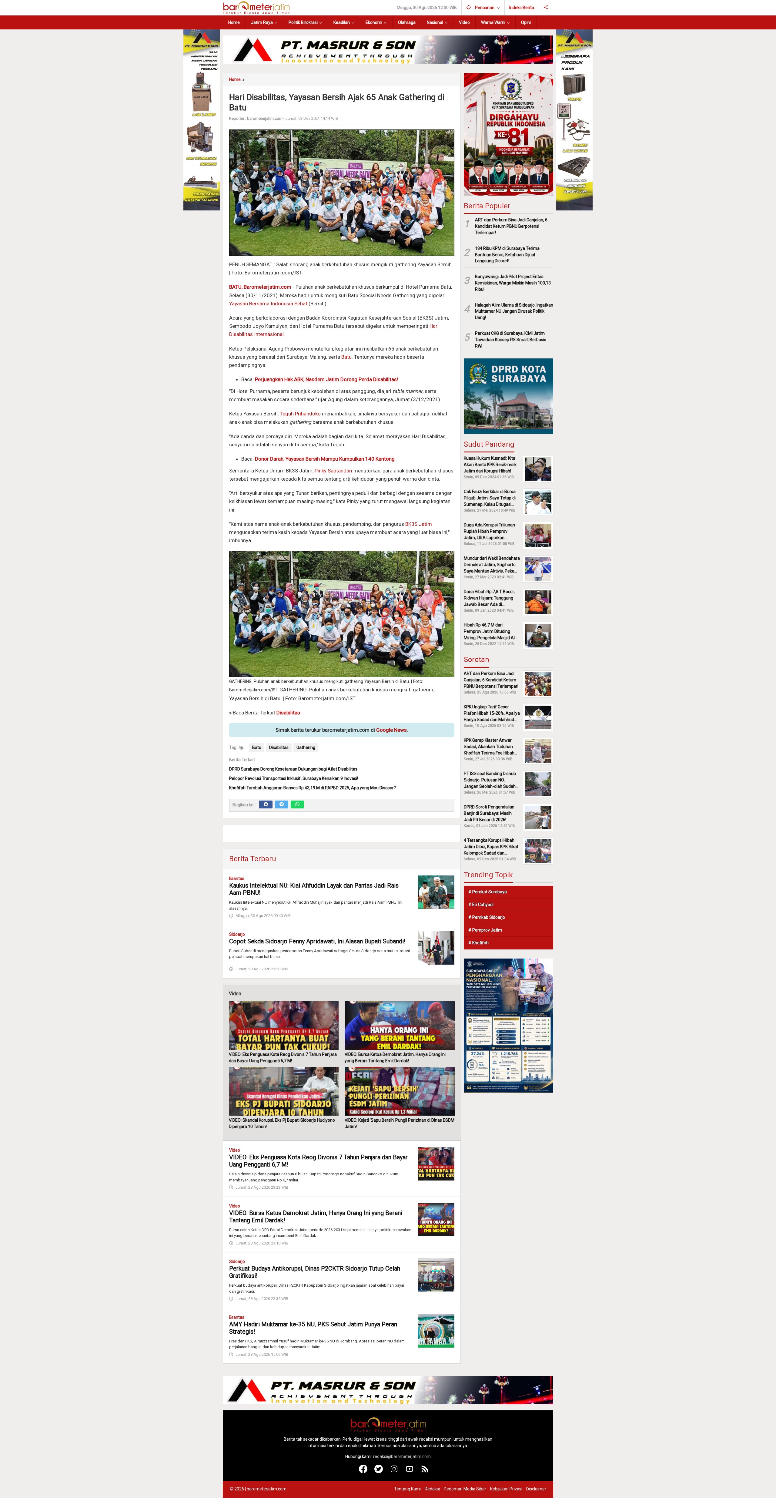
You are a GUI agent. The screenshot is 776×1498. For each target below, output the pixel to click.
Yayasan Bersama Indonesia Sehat (268, 304)
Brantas (236, 878)
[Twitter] (281, 804)
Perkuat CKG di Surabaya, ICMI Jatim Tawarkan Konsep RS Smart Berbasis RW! (510, 339)
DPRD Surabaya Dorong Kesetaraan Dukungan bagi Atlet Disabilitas (293, 769)
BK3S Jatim (418, 524)
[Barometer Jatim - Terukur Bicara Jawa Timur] (256, 7)
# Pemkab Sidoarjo (486, 917)
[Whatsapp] (297, 804)
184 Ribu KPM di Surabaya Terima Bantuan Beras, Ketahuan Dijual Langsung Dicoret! (507, 255)
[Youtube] (409, 1471)
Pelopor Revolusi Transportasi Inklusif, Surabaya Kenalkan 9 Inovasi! (293, 778)
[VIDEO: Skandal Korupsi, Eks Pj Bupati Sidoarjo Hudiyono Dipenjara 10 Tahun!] (284, 1091)
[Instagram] (394, 1471)
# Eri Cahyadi (480, 904)
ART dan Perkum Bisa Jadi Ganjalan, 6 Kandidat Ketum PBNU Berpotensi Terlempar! (511, 226)
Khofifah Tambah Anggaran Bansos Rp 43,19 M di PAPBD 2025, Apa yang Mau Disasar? (312, 787)
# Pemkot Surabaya (487, 891)
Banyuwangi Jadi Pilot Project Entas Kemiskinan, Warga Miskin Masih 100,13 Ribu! (513, 283)
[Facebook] (266, 804)
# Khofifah (478, 942)
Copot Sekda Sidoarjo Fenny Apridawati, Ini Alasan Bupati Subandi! (317, 941)
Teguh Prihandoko (300, 414)
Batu (346, 357)
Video (234, 1150)
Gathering (305, 747)
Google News (391, 730)
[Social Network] (546, 7)
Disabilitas (279, 747)
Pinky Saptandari (333, 471)
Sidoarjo (237, 934)
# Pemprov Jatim (485, 930)
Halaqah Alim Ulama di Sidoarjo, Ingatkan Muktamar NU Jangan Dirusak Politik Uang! (514, 311)
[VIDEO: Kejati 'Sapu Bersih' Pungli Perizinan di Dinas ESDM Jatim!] (399, 1091)
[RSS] (425, 1471)
